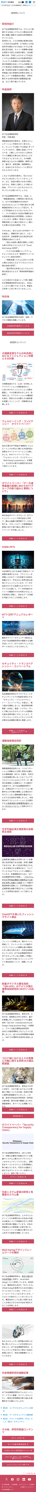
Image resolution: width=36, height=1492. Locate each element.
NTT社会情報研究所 (16, 5)
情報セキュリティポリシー (28, 1486)
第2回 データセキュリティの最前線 (18, 1414)
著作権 (32, 1484)
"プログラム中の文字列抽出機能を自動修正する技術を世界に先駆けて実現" (17, 880)
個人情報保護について (8, 1489)
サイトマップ (24, 1484)
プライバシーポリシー (8, 1486)
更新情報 (15, 1484)
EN (19, 2)
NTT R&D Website (6, 5)
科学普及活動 (6, 1484)
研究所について (26, 5)
